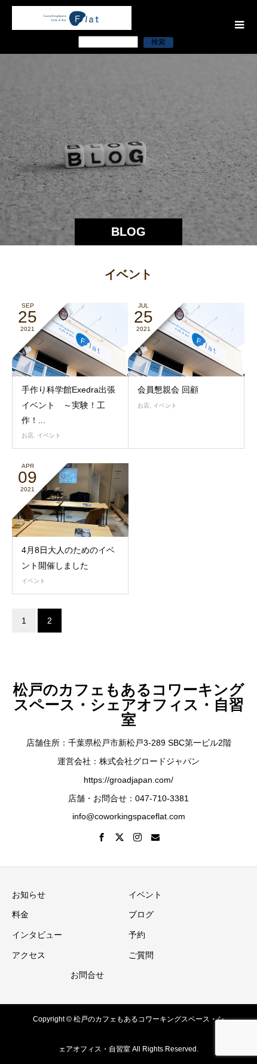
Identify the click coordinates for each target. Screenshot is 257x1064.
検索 (158, 42)
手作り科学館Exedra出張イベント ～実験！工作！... (68, 404)
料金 (20, 914)
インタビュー (37, 935)
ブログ (141, 914)
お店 (27, 435)
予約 (136, 935)
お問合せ (87, 975)
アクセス (28, 955)
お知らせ (28, 894)
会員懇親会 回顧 (167, 389)
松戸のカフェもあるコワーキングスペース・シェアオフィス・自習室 (128, 704)
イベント (49, 435)
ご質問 (141, 955)
